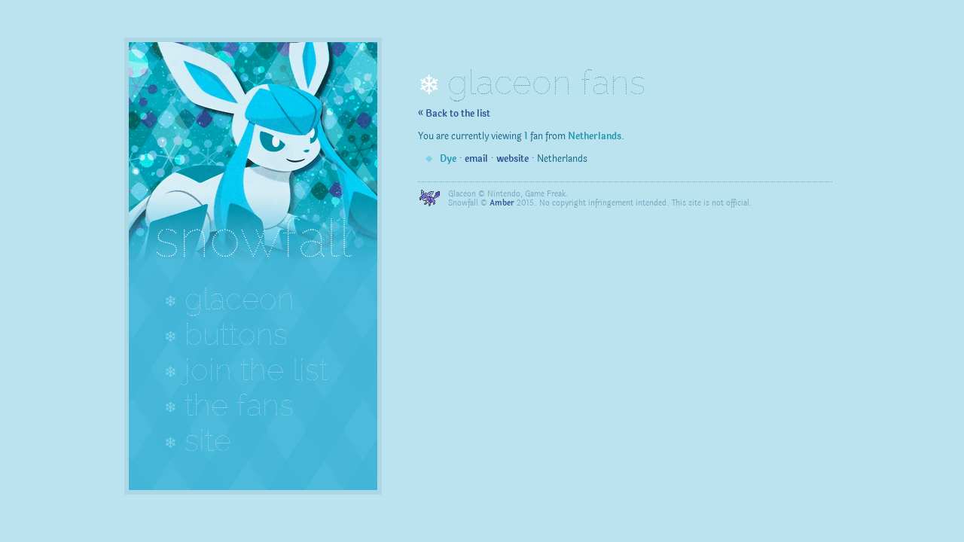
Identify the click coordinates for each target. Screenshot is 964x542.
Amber (502, 203)
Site (208, 440)
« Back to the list (454, 113)
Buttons (236, 334)
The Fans (239, 405)
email (476, 159)
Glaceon (239, 299)
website (512, 159)
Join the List (256, 369)
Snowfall (253, 238)
